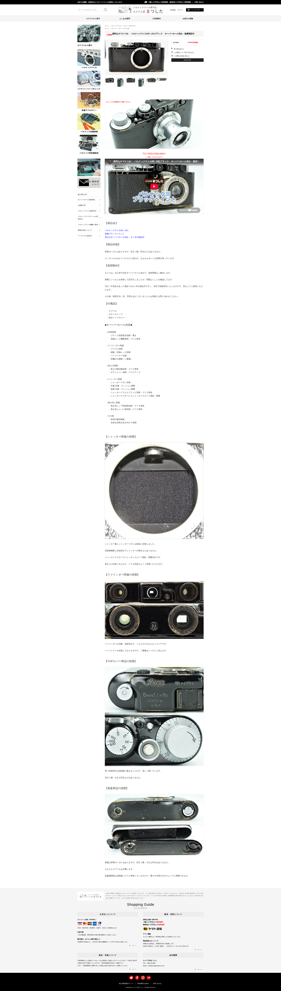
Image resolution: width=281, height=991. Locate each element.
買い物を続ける (179, 49)
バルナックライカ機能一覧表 (88, 224)
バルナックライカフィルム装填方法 (88, 217)
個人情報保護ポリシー (126, 983)
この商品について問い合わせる (184, 52)
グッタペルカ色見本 (85, 236)
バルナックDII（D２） (129, 26)
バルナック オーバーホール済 (120, 28)
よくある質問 (124, 19)
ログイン (180, 10)
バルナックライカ (116, 26)
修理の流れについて (85, 230)
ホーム (107, 26)
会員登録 (173, 10)
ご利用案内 (156, 19)
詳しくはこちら (133, 945)
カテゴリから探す (93, 19)
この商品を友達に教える (181, 56)
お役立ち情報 (188, 19)
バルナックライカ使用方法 (87, 211)
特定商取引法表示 (143, 983)
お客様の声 (82, 205)
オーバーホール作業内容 (86, 200)
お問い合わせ (199, 2)
